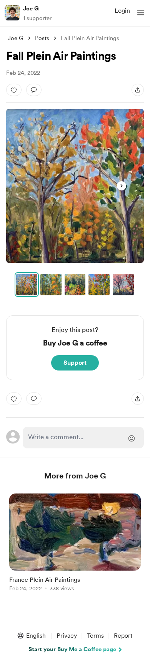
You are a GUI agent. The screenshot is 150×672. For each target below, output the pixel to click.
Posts (42, 38)
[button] (140, 12)
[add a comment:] (34, 90)
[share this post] (138, 90)
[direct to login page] (83, 437)
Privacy (67, 635)
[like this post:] (14, 90)
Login (122, 10)
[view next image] (121, 186)
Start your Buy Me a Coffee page (72, 649)
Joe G (31, 8)
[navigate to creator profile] (12, 12)
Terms (95, 635)
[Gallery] (75, 186)
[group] (75, 546)
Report (123, 635)
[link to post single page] (75, 543)
